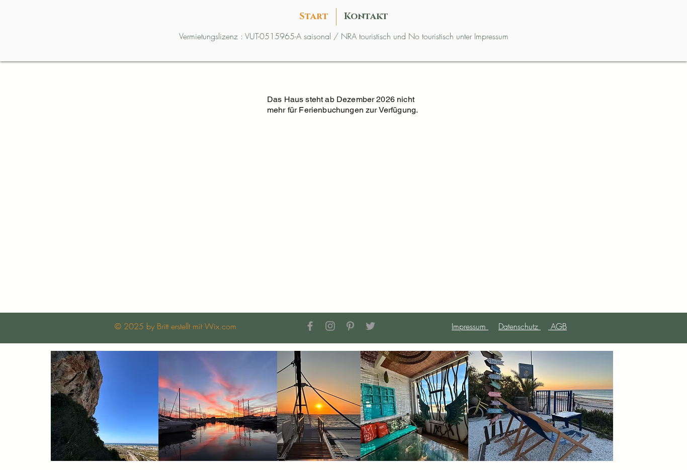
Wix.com (220, 326)
